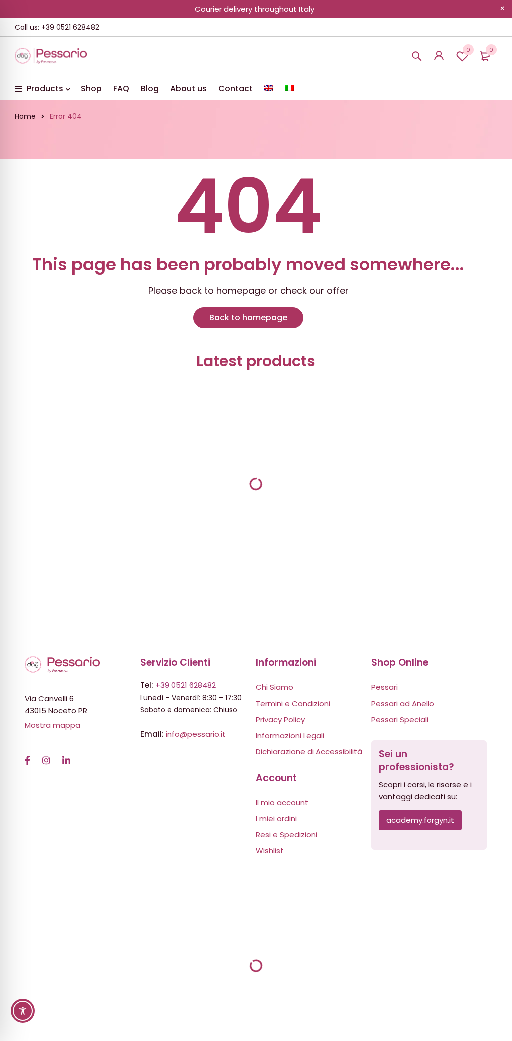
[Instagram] (46, 755)
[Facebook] (27, 755)
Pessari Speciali (400, 719)
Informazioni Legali (290, 735)
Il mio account (282, 802)
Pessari (385, 687)
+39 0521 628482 (186, 685)
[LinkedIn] (66, 755)
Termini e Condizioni (293, 703)
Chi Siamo (275, 687)
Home (25, 116)
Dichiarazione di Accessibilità (309, 751)
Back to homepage (249, 317)
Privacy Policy (280, 719)
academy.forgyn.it (420, 820)
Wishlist (468, 50)
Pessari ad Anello (403, 703)
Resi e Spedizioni (287, 834)
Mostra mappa (52, 725)
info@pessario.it (196, 734)
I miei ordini (276, 818)
